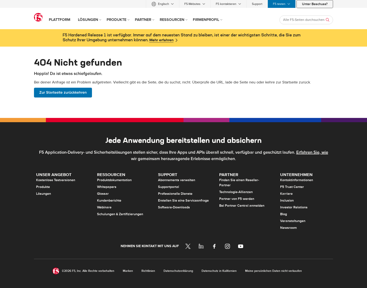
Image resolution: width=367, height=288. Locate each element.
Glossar (103, 194)
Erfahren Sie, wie (312, 152)
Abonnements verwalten (176, 180)
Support (257, 4)
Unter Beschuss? (314, 4)
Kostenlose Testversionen (55, 180)
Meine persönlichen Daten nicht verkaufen (273, 271)
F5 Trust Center (292, 187)
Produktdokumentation (114, 180)
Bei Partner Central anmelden (241, 205)
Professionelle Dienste (175, 194)
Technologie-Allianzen (236, 192)
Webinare (104, 207)
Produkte (43, 187)
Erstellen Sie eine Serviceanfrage (183, 200)
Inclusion (287, 200)
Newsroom (288, 228)
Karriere (286, 194)
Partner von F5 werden (236, 199)
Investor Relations (294, 207)
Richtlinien (148, 271)
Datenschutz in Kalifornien (219, 271)
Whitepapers (106, 187)
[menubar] (183, 4)
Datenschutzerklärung (178, 271)
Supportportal (168, 187)
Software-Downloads (174, 207)
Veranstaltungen (292, 221)
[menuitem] (162, 4)
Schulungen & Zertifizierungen (120, 214)
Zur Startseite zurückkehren (63, 92)
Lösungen (43, 194)
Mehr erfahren (161, 40)
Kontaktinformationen (296, 180)
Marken (128, 271)
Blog (283, 214)
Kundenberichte (109, 200)
